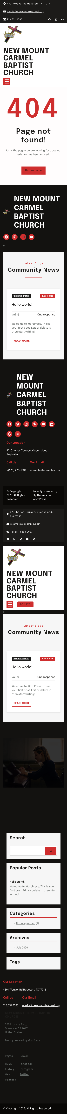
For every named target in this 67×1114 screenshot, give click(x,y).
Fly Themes (40, 495)
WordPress (39, 499)
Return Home (33, 170)
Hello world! (22, 305)
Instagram (26, 1069)
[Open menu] (6, 81)
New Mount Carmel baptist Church (26, 62)
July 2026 (22, 947)
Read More (22, 341)
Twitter (24, 1074)
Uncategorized (21, 296)
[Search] (50, 851)
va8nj (15, 314)
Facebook (26, 1064)
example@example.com (25, 524)
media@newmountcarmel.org (25, 12)
